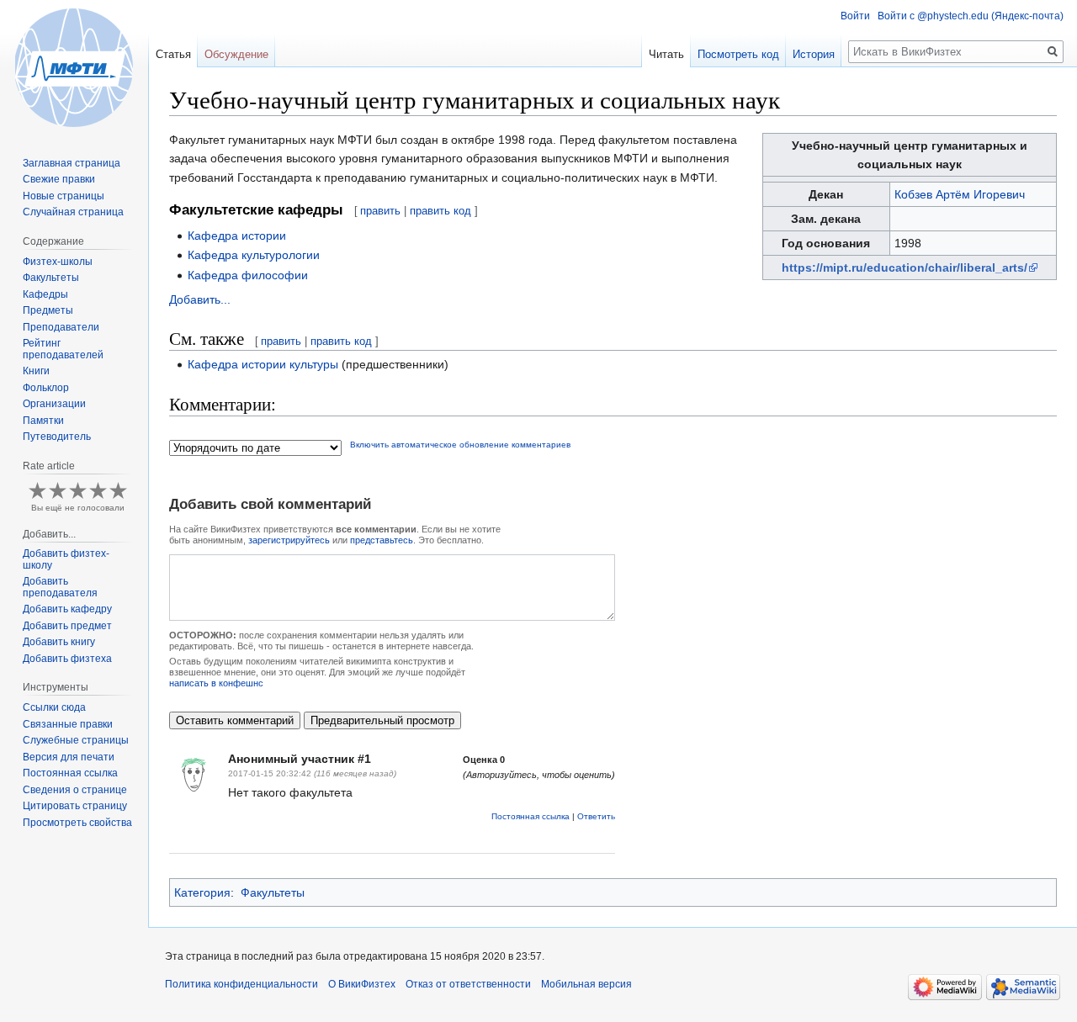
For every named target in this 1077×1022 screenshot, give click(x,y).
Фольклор (46, 388)
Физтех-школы (58, 261)
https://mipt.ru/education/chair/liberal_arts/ (904, 267)
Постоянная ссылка (530, 816)
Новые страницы (63, 196)
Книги (36, 371)
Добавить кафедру (67, 609)
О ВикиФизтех (361, 984)
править (380, 210)
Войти (855, 16)
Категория (202, 892)
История (814, 54)
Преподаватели (61, 327)
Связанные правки (68, 724)
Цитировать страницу (75, 806)
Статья (173, 54)
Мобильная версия (586, 984)
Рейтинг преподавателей (63, 349)
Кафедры (45, 294)
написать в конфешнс (216, 683)
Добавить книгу (59, 642)
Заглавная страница (71, 163)
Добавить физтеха (67, 659)
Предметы (48, 310)
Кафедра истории (237, 235)
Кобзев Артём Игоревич (959, 194)
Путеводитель (57, 436)
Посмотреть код (738, 54)
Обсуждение (236, 54)
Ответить (596, 816)
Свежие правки (59, 179)
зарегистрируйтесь (289, 540)
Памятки (43, 420)
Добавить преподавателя (60, 587)
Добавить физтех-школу (66, 559)
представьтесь (381, 540)
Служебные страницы (76, 740)
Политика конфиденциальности (241, 984)
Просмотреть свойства (77, 823)
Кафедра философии (248, 275)
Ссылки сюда (54, 707)
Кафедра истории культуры (263, 364)
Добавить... (200, 299)
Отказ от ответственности (468, 984)
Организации (54, 404)
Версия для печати (68, 757)
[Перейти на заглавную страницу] (74, 67)
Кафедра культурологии (254, 255)
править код (440, 210)
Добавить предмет (67, 626)
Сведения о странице (75, 790)
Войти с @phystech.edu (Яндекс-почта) (971, 16)
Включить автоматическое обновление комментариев (460, 444)
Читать (666, 54)
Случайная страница (73, 212)
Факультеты (273, 892)
